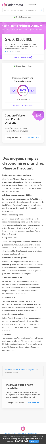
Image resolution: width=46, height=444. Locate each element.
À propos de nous (11, 433)
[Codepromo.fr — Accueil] (12, 5)
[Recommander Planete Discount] (32, 90)
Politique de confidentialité (27, 433)
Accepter (34, 441)
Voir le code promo (22, 57)
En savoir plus (21, 441)
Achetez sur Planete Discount (23, 106)
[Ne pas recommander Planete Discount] (13, 90)
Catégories (31, 5)
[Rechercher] (42, 10)
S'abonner (32, 138)
